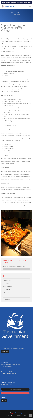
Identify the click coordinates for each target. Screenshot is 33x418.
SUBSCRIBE (15, 393)
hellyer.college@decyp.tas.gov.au (8, 373)
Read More (16, 269)
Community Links (8, 292)
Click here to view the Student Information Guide (14, 266)
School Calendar (8, 296)
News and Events (8, 286)
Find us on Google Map (6, 366)
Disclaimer (8, 415)
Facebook (6, 283)
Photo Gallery (7, 299)
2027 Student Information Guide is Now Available (13, 346)
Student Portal (7, 289)
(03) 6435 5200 (8, 372)
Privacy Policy (14, 415)
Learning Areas (7, 280)
